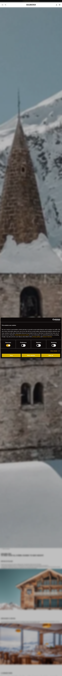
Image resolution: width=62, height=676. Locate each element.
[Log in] (56, 4)
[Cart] (59, 4)
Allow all (50, 355)
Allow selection (31, 355)
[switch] (23, 345)
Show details (53, 351)
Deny (11, 355)
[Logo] (31, 5)
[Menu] (2, 4)
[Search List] (5, 4)
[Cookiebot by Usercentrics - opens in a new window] (53, 320)
